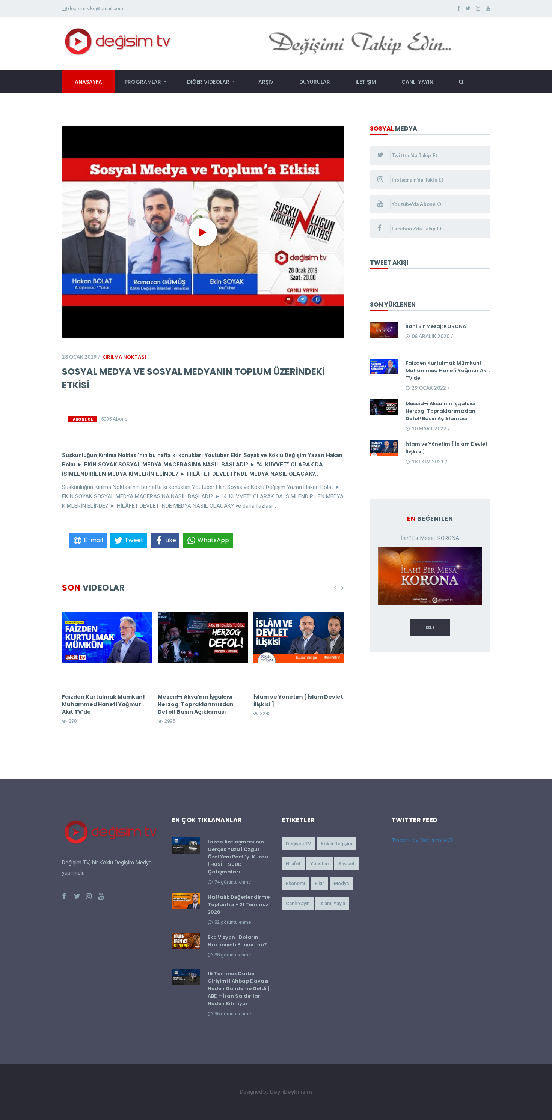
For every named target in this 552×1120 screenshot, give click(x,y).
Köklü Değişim (336, 843)
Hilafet (293, 863)
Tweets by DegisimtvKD (422, 840)
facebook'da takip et (416, 229)
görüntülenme (232, 882)
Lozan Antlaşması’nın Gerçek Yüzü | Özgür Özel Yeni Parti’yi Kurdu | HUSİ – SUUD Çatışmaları (238, 856)
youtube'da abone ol (417, 204)
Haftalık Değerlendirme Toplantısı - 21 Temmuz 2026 (239, 904)
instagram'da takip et (417, 180)
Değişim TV (298, 843)
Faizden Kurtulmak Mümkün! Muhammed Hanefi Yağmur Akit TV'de (103, 704)
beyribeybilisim (291, 1092)
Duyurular (314, 82)
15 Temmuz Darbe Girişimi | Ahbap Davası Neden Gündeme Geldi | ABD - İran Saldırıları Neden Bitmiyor (238, 988)
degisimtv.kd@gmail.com (95, 8)
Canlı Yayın (297, 903)
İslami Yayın (332, 903)
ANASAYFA (88, 82)
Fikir (319, 883)
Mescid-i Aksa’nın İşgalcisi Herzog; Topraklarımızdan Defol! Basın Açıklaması (196, 704)
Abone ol (83, 419)
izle (430, 627)
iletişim (366, 82)
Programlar (143, 82)
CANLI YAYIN (417, 82)
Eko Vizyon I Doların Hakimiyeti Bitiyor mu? (237, 941)
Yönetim (319, 863)
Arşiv (266, 82)
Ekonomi (295, 883)
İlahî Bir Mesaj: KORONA (436, 326)
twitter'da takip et (414, 155)
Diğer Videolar (208, 82)
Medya (341, 883)
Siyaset (346, 863)
